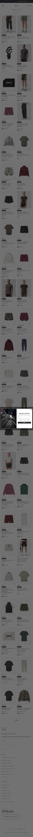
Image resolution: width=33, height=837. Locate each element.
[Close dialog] (31, 409)
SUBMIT (24, 422)
